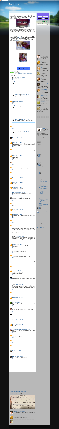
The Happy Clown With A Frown (17, 329)
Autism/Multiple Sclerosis (40, 124)
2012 (39, 208)
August (40, 171)
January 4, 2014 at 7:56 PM (25, 94)
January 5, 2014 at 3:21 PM (19, 177)
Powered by (41, 21)
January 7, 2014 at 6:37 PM (20, 236)
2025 (39, 155)
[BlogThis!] (16, 72)
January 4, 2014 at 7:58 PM (25, 119)
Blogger (34, 426)
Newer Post (12, 387)
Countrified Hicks (15, 4)
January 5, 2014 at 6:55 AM (19, 142)
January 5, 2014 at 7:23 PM (19, 187)
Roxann (13, 297)
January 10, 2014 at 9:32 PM (20, 350)
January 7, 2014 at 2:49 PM (19, 214)
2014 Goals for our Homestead (43, 205)
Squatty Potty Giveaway (42, 180)
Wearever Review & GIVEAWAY (43, 194)
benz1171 (13, 324)
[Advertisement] (22, 379)
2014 (39, 165)
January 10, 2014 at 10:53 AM (20, 319)
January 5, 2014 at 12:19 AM (18, 137)
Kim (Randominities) (15, 197)
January (40, 179)
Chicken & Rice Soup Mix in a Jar (43, 199)
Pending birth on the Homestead (43, 204)
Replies (14, 81)
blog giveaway (19, 73)
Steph (13, 137)
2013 (39, 207)
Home (23, 387)
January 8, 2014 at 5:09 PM (18, 250)
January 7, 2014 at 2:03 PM (19, 209)
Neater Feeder (26, 15)
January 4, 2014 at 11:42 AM (19, 101)
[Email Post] (17, 71)
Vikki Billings (14, 350)
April (39, 175)
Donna (13, 356)
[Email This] (15, 72)
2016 (39, 163)
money (40, 223)
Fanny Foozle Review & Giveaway (43, 190)
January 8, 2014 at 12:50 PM (18, 244)
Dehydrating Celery (41, 191)
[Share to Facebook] (18, 72)
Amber (13, 270)
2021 (39, 157)
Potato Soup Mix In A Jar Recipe (18, 420)
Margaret (13, 308)
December (40, 166)
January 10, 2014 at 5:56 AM (18, 302)
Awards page (20, 37)
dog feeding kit (24, 73)
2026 (39, 154)
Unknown (13, 101)
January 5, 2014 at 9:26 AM (19, 155)
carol (13, 244)
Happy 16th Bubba (41, 193)
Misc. (38, 125)
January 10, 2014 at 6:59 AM (19, 308)
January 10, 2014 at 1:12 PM (26, 329)
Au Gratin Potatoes (41, 184)
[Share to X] (17, 72)
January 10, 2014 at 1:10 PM (19, 324)
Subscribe (43, 18)
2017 (39, 162)
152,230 (43, 218)
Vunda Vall (13, 209)
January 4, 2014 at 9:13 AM (21, 77)
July (39, 172)
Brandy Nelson (14, 192)
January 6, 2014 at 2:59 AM (21, 192)
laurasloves (14, 277)
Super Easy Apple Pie (44, 72)
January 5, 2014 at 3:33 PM (19, 182)
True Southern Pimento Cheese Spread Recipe (44, 90)
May (39, 174)
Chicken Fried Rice (41, 192)
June (39, 173)
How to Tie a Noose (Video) (42, 185)
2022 (39, 156)
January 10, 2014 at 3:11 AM (19, 297)
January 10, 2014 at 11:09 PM (19, 356)
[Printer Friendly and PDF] (12, 72)
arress (13, 302)
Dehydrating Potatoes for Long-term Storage (44, 107)
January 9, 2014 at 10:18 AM (18, 270)
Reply (13, 79)
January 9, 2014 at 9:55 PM (19, 284)
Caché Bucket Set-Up (42, 200)
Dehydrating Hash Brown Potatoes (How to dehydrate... (43, 187)
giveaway (27, 73)
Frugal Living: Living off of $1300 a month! (19, 411)
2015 (39, 164)
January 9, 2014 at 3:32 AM (19, 265)
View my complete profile (40, 138)
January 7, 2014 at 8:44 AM (22, 197)
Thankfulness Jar (41, 201)
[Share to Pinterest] (19, 72)
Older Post (33, 387)
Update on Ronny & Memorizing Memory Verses (18, 391)
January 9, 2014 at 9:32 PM (20, 277)
